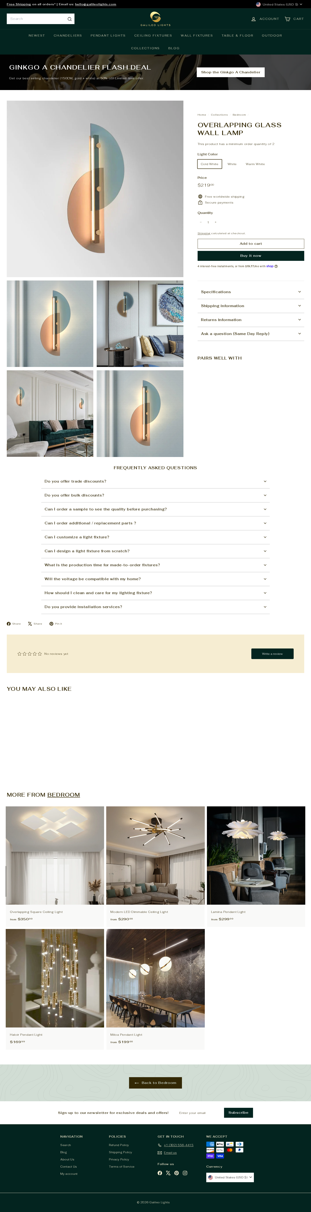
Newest (37, 35)
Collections (145, 48)
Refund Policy (119, 1145)
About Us (67, 1159)
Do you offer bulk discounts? (74, 495)
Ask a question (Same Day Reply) (235, 333)
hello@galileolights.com (95, 4)
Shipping (204, 233)
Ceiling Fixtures (153, 35)
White (232, 164)
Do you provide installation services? (83, 607)
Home (202, 114)
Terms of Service (122, 1166)
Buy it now (250, 255)
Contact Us (68, 1166)
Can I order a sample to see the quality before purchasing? (106, 509)
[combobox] (40, 19)
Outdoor (272, 35)
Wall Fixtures (197, 35)
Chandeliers (68, 35)
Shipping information (222, 305)
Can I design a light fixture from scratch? (87, 551)
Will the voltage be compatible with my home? (93, 579)
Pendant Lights (108, 35)
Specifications (216, 291)
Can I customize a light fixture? (77, 537)
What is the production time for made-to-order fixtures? (102, 565)
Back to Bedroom (158, 1083)
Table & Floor (237, 35)
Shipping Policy (120, 1152)
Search (65, 1145)
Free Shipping (19, 4)
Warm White (255, 164)
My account (69, 1174)
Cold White (210, 164)
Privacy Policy (119, 1159)
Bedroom (239, 114)
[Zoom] (95, 189)
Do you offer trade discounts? (75, 481)
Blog (174, 48)
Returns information (221, 319)
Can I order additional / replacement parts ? (90, 523)
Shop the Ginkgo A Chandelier (230, 72)
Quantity (205, 213)
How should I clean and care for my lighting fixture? (98, 593)
